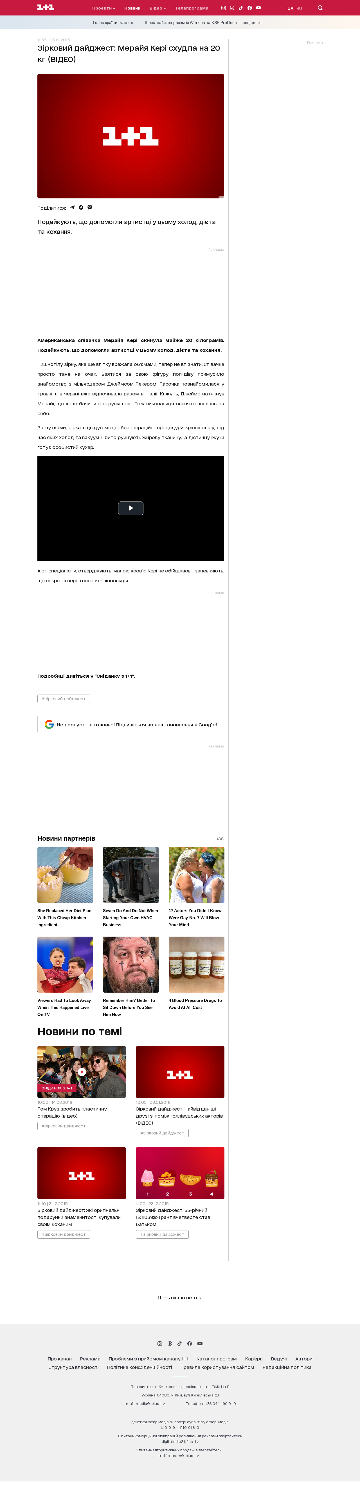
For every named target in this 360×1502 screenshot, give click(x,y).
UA (290, 8)
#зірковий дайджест (64, 698)
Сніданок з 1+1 (57, 1088)
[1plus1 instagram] (160, 1343)
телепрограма (191, 7)
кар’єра (254, 1358)
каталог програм (217, 1358)
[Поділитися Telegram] (72, 207)
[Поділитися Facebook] (81, 207)
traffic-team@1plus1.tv (178, 1455)
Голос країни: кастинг (113, 22)
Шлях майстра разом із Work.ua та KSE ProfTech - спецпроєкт (203, 22)
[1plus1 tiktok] (179, 1343)
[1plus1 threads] (170, 1343)
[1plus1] (45, 8)
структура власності (73, 1366)
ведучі (279, 1358)
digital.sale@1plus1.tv (180, 1441)
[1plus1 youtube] (199, 1343)
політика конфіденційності (139, 1366)
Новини (132, 7)
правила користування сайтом (217, 1366)
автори (303, 1358)
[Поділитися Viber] (89, 207)
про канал (60, 1358)
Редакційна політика (287, 1366)
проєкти (102, 7)
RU (299, 8)
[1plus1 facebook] (189, 1343)
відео (156, 7)
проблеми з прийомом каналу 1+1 (148, 1358)
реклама (90, 1358)
